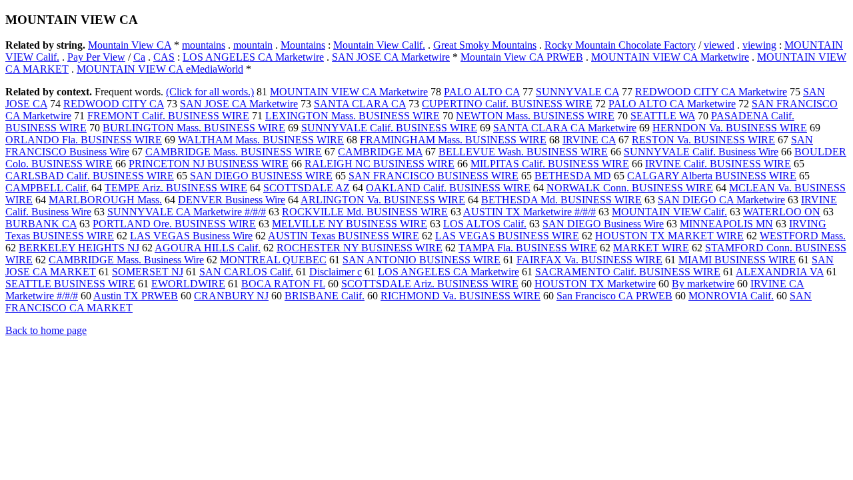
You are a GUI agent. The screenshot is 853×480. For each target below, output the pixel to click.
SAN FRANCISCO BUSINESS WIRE (433, 175)
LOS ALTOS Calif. (484, 223)
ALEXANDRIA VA (780, 271)
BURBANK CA (41, 223)
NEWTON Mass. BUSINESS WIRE (535, 115)
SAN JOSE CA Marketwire (391, 57)
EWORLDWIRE (188, 283)
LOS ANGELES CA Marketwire (253, 57)
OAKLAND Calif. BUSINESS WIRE (448, 187)
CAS (164, 57)
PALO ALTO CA (482, 91)
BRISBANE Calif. (325, 295)
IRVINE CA (589, 139)
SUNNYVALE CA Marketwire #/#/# (186, 211)
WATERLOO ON (781, 211)
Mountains (303, 45)
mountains (203, 45)
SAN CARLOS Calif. (246, 271)
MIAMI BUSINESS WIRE (737, 259)
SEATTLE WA (662, 115)
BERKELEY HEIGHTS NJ (79, 247)
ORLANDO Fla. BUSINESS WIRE (83, 139)
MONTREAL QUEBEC (273, 259)
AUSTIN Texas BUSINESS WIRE (343, 235)
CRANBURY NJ (231, 295)
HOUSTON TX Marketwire (595, 283)
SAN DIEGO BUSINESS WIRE (261, 175)
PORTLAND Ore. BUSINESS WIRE (174, 223)
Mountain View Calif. (379, 45)
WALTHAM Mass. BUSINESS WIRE (261, 139)
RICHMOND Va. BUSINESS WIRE (460, 295)
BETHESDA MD (572, 175)
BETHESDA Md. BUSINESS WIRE (561, 199)
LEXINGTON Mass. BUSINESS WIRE (352, 115)
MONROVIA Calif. (731, 295)
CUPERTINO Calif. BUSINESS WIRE (507, 103)
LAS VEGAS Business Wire (191, 235)
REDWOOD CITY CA (113, 103)
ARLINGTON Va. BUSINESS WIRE (383, 199)
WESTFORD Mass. (803, 235)
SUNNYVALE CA (577, 91)
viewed (719, 45)
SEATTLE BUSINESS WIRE (70, 283)
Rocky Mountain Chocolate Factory (620, 45)
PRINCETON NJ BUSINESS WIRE (209, 163)
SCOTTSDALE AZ (306, 187)
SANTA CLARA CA (360, 103)
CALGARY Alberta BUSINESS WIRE (711, 175)
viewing (759, 45)
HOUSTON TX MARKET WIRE (669, 235)
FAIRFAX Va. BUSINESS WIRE (589, 259)
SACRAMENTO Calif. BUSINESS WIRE (627, 271)
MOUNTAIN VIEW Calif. (669, 211)
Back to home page (46, 330)
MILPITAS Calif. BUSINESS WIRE (549, 163)
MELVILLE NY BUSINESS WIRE (349, 223)
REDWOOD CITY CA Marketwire (711, 91)
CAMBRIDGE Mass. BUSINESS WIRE (233, 151)
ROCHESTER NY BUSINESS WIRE (359, 247)
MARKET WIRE (651, 247)
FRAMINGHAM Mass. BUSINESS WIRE (453, 139)
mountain (253, 45)
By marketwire (703, 283)
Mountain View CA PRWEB (521, 57)
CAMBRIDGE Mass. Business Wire (126, 259)
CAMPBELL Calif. (47, 187)
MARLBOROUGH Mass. (105, 199)
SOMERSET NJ (147, 271)
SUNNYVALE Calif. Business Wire (701, 151)
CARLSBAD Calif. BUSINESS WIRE (89, 175)
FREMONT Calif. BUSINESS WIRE (168, 115)
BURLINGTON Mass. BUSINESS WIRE (194, 127)
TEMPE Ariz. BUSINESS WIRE (176, 187)
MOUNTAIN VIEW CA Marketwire (670, 57)
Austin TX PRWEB (135, 295)
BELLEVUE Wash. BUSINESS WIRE (523, 151)
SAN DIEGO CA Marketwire (721, 199)
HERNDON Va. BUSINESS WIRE (729, 127)
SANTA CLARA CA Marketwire (564, 127)
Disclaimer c (335, 271)
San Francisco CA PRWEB (614, 295)
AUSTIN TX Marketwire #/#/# (529, 211)
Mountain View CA (129, 45)
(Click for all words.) (210, 91)
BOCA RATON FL (283, 283)
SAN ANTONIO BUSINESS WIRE (421, 259)
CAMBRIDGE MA (380, 151)
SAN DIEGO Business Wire (603, 223)
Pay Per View (96, 57)
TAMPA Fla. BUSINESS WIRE (527, 247)
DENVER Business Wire (231, 199)
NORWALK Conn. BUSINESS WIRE (629, 187)
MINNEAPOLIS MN (726, 223)
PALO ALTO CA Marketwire (672, 103)
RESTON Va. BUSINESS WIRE (703, 139)
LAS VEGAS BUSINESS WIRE (507, 235)
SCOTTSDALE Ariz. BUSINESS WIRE (429, 283)
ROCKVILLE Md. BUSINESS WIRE (365, 211)
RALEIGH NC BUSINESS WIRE (379, 163)
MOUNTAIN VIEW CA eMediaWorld (160, 69)
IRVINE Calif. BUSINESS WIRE (718, 163)
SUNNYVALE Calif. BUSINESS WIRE (389, 127)
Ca (139, 57)
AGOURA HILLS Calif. (208, 247)
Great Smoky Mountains (484, 45)
